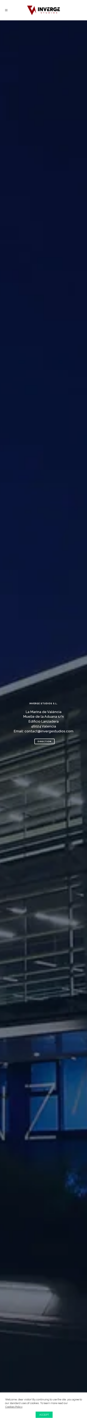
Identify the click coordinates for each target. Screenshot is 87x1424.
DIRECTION (44, 741)
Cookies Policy (13, 1406)
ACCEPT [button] (44, 1414)
